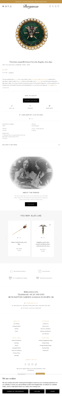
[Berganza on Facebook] (25, 364)
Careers (16, 328)
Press (16, 331)
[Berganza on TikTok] (36, 364)
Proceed (40, 374)
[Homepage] (31, 6)
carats (20, 81)
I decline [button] (37, 391)
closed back (43, 79)
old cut (37, 81)
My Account (46, 326)
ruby (40, 81)
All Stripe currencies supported (32, 308)
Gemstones (45, 350)
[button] (29, 118)
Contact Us (45, 323)
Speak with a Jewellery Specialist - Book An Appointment (31, 1)
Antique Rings (45, 343)
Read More (31, 204)
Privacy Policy (16, 353)
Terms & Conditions (16, 350)
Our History (16, 323)
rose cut (33, 79)
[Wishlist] (58, 6)
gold (55, 85)
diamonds (37, 79)
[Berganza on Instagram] (28, 364)
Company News (16, 326)
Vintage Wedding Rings (45, 345)
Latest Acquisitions (16, 340)
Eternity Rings (45, 348)
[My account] (53, 6)
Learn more (5, 87)
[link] (19, 232)
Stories (16, 345)
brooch (16, 79)
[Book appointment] (50, 6)
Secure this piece (31, 100)
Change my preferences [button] (15, 391)
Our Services (45, 333)
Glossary (16, 343)
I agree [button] (52, 391)
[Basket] (55, 6)
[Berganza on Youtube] (32, 364)
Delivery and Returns (45, 331)
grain (47, 79)
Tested (49, 85)
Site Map (16, 355)
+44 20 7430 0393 (36, 294)
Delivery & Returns (10, 144)
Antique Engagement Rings (45, 340)
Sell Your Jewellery (45, 328)
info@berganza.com (32, 303)
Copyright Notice (16, 348)
